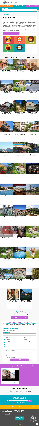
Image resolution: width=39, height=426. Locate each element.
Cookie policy (33, 415)
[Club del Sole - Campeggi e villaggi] (22, 391)
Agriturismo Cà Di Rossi (15, 312)
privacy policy (15, 355)
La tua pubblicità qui (6, 14)
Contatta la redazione (33, 420)
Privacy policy (33, 414)
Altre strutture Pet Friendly (19, 317)
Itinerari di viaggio (4, 369)
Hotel (20, 42)
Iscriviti (30, 400)
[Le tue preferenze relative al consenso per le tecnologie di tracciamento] (37, 424)
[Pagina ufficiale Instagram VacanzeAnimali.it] (8, 413)
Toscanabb (12, 314)
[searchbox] (19, 330)
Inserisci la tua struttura (20, 418)
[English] (20, 424)
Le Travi (17, 311)
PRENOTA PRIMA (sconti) (33, 5)
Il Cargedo (17, 309)
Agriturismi (8, 42)
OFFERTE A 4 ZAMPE (6, 5)
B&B (19, 51)
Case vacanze (31, 42)
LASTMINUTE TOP (19, 5)
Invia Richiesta (19, 359)
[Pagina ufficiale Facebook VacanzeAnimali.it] (6, 413)
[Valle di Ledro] (16, 391)
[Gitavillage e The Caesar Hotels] (28, 391)
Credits (33, 421)
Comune (11, 33)
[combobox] (19, 330)
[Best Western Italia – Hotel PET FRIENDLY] (10, 391)
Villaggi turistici (8, 51)
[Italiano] (19, 424)
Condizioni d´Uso (33, 413)
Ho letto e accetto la (20, 402)
